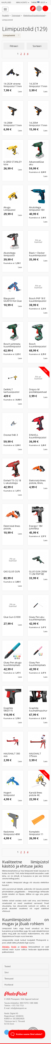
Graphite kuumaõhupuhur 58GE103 (38, 709)
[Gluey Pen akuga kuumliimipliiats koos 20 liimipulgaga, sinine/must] (12, 650)
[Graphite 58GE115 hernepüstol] (12, 696)
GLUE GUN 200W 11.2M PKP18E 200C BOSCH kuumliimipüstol (38, 572)
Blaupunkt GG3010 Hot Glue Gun (13, 299)
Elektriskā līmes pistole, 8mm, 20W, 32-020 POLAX (37, 481)
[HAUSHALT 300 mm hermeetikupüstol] (12, 741)
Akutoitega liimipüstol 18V (37, 208)
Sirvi (6, 972)
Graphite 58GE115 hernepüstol (10, 709)
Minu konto (22, 2)
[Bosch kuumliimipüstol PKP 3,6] (38, 332)
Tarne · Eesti (38, 2)
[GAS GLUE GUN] (12, 559)
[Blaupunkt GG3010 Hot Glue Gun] (12, 286)
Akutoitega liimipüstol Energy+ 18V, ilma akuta (11, 254)
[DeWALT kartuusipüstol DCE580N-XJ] (12, 377)
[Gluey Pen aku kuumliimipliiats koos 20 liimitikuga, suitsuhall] (38, 605)
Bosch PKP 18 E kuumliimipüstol (37, 299)
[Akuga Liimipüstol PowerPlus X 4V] (12, 195)
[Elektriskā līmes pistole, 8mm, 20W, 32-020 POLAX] (38, 468)
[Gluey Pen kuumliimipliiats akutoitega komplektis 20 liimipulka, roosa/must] (38, 650)
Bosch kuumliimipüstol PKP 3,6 (37, 345)
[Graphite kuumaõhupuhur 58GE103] (38, 696)
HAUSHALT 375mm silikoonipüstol (37, 754)
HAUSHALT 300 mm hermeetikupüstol (13, 754)
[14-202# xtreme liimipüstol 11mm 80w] (12, 72)
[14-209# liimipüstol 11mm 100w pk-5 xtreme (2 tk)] (38, 111)
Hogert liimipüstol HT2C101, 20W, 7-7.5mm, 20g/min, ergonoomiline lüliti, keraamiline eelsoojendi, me (13, 794)
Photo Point (17, 993)
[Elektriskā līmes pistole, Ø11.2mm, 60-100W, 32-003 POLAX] (12, 514)
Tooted (7, 966)
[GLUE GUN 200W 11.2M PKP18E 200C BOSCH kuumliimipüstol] (38, 559)
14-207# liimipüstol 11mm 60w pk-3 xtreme (38, 85)
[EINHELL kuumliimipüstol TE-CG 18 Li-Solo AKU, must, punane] (38, 423)
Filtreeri (14, 46)
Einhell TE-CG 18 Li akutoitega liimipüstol (12, 481)
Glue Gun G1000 (12, 617)
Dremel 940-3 (11, 435)
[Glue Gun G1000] (12, 605)
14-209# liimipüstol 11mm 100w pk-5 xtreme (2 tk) (38, 124)
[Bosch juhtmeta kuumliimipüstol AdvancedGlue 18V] (12, 332)
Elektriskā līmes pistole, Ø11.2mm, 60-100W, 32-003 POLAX (12, 527)
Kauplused (6, 2)
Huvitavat (9, 985)
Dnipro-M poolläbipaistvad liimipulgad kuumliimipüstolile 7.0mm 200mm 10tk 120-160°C (38, 390)
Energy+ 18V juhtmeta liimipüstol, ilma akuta (37, 527)
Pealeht (5, 15)
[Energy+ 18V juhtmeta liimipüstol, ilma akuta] (38, 514)
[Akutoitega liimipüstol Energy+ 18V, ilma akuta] (12, 241)
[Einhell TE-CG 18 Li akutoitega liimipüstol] (12, 468)
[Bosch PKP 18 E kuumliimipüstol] (38, 286)
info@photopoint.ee (18, 1008)
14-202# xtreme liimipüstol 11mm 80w (13, 85)
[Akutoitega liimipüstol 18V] (38, 195)
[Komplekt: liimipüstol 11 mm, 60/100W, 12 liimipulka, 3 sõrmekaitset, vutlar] (38, 820)
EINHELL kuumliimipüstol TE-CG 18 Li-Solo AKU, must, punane (38, 436)
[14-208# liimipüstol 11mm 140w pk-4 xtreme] (12, 111)
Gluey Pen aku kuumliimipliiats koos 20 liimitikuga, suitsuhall (37, 618)
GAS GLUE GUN (12, 571)
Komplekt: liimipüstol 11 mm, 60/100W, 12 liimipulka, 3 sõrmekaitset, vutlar (38, 833)
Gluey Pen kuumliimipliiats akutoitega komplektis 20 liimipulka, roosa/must (37, 663)
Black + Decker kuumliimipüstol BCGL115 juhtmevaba (37, 254)
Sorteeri (37, 46)
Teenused (9, 979)
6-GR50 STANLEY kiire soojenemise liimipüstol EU (13, 163)
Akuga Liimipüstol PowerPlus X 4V (12, 208)
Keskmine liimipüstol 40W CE (12, 833)
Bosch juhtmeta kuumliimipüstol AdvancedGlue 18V (12, 345)
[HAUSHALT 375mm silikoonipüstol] (38, 741)
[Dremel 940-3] (12, 423)
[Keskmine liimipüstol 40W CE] (12, 820)
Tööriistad (16, 15)
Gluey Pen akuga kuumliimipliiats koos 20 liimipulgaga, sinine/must (12, 663)
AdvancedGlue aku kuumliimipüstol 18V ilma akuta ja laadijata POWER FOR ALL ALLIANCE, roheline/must (38, 163)
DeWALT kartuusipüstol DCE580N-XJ (11, 390)
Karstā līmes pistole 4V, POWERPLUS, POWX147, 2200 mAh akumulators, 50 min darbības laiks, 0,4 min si (37, 794)
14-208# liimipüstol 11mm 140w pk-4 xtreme (13, 124)
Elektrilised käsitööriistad (34, 15)
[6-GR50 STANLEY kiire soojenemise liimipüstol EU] (12, 150)
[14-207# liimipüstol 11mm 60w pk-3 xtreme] (38, 72)
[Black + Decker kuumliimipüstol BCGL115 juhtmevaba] (38, 241)
